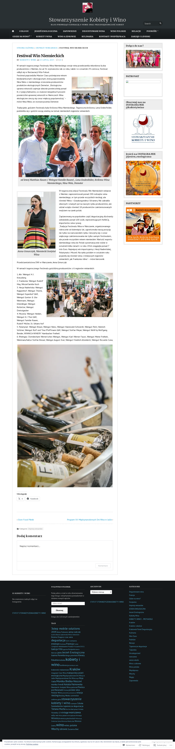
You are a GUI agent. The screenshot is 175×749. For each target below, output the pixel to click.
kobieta (62, 660)
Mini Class (133, 636)
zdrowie (63, 729)
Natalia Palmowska (73, 684)
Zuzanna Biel (73, 729)
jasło (59, 652)
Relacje (136, 31)
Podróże (152, 31)
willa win (54, 715)
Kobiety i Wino (28, 60)
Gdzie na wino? (21, 36)
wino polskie (70, 725)
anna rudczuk (75, 632)
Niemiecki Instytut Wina (61, 687)
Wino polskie (118, 31)
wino (60, 724)
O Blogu (24, 31)
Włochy (55, 729)
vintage (65, 712)
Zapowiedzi (69, 31)
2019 (53, 631)
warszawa (75, 712)
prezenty (65, 693)
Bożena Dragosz (57, 637)
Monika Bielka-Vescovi (69, 681)
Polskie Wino (56, 692)
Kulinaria (87, 36)
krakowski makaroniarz (60, 670)
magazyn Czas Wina (58, 673)
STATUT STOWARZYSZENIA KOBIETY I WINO (29, 613)
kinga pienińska (72, 655)
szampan (74, 703)
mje (77, 678)
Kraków (75, 669)
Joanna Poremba (58, 655)
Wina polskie (63, 715)
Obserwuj (59, 610)
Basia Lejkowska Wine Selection (67, 635)
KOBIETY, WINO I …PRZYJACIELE (141, 619)
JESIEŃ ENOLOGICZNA (45, 31)
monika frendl (57, 684)
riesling (54, 695)
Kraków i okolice (135, 626)
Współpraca (133, 670)
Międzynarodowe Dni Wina (65, 678)
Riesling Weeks (64, 695)
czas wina (69, 637)
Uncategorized (134, 653)
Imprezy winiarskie (47, 48)
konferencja (64, 665)
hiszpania (71, 649)
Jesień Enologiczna (73, 652)
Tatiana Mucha (58, 708)
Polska (66, 690)
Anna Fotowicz (62, 632)
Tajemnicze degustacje (138, 646)
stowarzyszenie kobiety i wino (66, 701)
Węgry (131, 677)
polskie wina (74, 689)
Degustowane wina (93, 31)
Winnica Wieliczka (67, 721)
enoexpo (55, 643)
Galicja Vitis (57, 649)
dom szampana (71, 641)
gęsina (65, 649)
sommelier (75, 695)
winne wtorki (134, 660)
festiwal (63, 644)
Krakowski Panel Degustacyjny (140, 629)
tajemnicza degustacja (73, 706)
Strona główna (25, 48)
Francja (70, 643)
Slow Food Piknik (26, 519)
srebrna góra (56, 699)
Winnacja (79, 715)
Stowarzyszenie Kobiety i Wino (87, 20)
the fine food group (72, 709)
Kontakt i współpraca (112, 36)
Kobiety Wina (44, 36)
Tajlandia (132, 650)
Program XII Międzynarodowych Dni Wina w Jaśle (89, 519)
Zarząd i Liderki (140, 36)
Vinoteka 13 (56, 712)
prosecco (72, 693)
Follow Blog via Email (60, 587)
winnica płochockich (68, 718)
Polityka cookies (32, 744)
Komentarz (103, 566)
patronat (74, 687)
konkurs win (73, 665)
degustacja (58, 640)
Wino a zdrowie (67, 36)
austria (53, 635)
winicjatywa (71, 715)
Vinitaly (80, 709)
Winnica (55, 718)
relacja (80, 692)
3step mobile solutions (65, 628)
